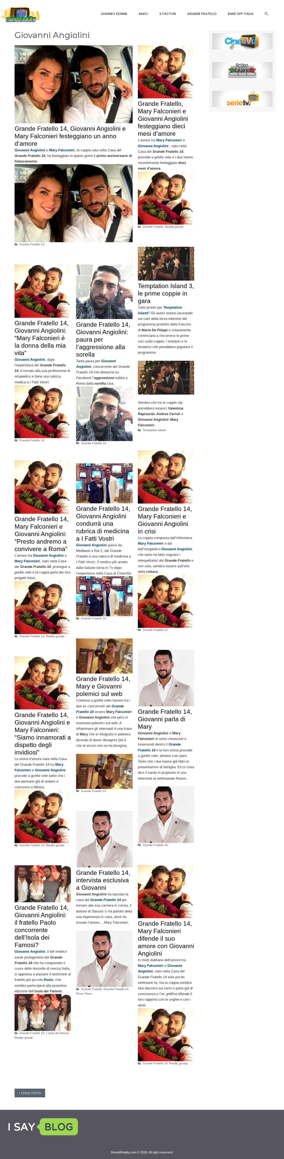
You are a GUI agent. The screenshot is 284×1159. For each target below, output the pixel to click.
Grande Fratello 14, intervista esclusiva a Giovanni (103, 880)
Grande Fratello (202, 13)
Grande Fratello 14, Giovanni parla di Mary (165, 719)
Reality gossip (174, 226)
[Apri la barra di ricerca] (266, 14)
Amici (143, 13)
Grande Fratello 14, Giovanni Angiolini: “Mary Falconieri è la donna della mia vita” (42, 338)
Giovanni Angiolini (48, 555)
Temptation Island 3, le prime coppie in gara (166, 293)
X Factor (167, 13)
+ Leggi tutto (30, 1093)
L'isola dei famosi (57, 1033)
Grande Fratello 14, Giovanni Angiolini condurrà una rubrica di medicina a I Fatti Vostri (103, 523)
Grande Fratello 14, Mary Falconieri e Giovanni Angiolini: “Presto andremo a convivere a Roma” (42, 534)
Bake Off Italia (240, 13)
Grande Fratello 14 (31, 244)
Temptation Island (154, 430)
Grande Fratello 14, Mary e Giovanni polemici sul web (103, 686)
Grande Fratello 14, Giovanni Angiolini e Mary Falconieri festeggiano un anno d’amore (70, 136)
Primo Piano (84, 993)
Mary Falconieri (27, 561)
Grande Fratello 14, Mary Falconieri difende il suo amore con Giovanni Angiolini (166, 938)
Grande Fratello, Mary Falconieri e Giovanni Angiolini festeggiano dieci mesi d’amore (163, 118)
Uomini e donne (114, 13)
